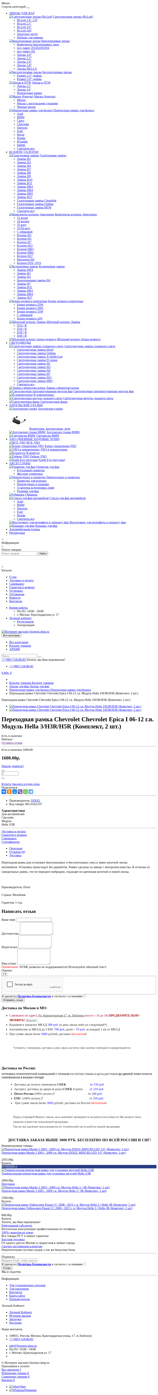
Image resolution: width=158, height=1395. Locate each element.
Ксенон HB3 (25, 249)
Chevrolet (23, 124)
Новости (15, 597)
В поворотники (44, 394)
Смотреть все (25, 148)
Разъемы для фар (28, 491)
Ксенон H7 (24, 242)
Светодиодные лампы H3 (33, 367)
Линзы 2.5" (24, 58)
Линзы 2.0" (24, 61)
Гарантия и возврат (22, 587)
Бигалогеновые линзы (57, 72)
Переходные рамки (29, 93)
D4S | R (22, 335)
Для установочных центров (27, 1285)
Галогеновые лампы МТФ (34, 207)
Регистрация (25, 621)
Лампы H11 (24, 183)
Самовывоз (16, 583)
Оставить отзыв (12, 742)
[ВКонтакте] (4, 791)
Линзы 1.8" (24, 65)
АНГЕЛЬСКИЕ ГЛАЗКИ (26, 405)
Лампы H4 (24, 165)
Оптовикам (16, 594)
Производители (19, 1299)
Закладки (15, 1319)
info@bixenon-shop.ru (23, 1345)
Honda (21, 138)
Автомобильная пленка (24, 529)
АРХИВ (14, 649)
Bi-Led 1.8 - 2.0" (27, 20)
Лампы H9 (24, 176)
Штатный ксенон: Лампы (63, 322)
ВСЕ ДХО (33, 442)
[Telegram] (31, 791)
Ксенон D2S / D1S (29, 263)
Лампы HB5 (25, 193)
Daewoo (22, 127)
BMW (21, 117)
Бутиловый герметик (31, 470)
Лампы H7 (24, 169)
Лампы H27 (24, 197)
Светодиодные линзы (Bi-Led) (73, 16)
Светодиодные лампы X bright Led (39, 356)
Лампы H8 (24, 172)
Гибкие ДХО (38, 456)
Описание (16, 848)
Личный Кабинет (20, 1312)
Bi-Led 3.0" (24, 27)
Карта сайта (17, 1295)
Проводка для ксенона (31, 480)
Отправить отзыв (13, 1000)
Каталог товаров (20, 645)
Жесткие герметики (30, 473)
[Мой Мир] (14, 791)
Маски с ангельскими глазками (37, 103)
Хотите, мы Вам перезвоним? (45, 659)
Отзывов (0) (17, 851)
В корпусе (33, 453)
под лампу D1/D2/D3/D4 (33, 48)
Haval (20, 134)
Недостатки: (10, 947)
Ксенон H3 (24, 238)
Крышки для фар (46, 525)
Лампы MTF (25, 270)
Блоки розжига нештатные (65, 301)
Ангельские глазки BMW (63, 432)
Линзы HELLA (27, 68)
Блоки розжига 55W (30, 311)
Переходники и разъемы (33, 484)
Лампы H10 (24, 179)
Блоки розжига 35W (30, 304)
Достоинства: (10, 933)
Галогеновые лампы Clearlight (36, 200)
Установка (16, 590)
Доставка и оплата (21, 580)
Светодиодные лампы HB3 (35, 381)
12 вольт (22, 217)
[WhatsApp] (25, 791)
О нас (13, 577)
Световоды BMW (47, 435)
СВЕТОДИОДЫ (20, 342)
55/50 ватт (23, 228)
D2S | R (22, 328)
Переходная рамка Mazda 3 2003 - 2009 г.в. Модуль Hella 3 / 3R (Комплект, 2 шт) (54, 1190)
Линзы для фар (29, 686)
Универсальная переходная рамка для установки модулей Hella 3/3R (46, 1173)
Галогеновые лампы (53, 155)
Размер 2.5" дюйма (29, 75)
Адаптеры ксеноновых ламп (35, 487)
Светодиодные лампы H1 (33, 363)
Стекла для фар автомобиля (67, 498)
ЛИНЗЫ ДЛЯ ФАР (21, 13)
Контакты (15, 601)
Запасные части (27, 34)
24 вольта (23, 221)
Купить (6, 1163)
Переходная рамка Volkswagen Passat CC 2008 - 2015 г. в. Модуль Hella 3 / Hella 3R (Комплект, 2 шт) (67, 1208)
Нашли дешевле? (13, 766)
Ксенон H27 (25, 256)
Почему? (31, 1020)
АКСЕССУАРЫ (19, 463)
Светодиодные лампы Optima (36, 353)
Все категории (18, 642)
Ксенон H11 (25, 245)
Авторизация (25, 625)
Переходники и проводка (63, 477)
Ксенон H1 (24, 235)
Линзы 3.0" (24, 54)
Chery (20, 120)
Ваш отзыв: (9, 963)
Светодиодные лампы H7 (33, 374)
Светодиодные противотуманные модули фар (103, 391)
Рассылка (15, 1322)
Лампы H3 (24, 162)
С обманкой (25, 231)
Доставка (15, 855)
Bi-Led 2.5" (24, 23)
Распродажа (17, 532)
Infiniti (21, 145)
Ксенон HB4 (25, 252)
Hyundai (22, 141)
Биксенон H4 (25, 259)
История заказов (20, 1315)
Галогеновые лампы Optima (35, 204)
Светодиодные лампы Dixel (35, 349)
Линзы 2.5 (23, 86)
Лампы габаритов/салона (62, 387)
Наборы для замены (30, 37)
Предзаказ (8, 1184)
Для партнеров (19, 1288)
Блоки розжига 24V (30, 318)
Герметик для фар (47, 466)
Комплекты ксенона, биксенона (76, 214)
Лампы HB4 (25, 190)
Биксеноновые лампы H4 (33, 280)
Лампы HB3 (25, 186)
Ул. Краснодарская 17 (61, 1015)
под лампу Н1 (26, 51)
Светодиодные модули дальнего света (88, 398)
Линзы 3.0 (23, 89)
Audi (20, 113)
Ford (20, 131)
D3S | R (22, 332)
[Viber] (20, 791)
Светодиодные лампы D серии (37, 360)
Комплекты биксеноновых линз (38, 44)
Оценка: (7, 970)
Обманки (31, 494)
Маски (21, 100)
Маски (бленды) (44, 96)
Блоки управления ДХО (60, 446)
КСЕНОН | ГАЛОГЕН (24, 152)
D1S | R (22, 325)
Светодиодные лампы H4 (33, 370)
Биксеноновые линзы (55, 41)
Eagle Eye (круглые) (52, 460)
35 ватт (21, 224)
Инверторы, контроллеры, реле (49, 428)
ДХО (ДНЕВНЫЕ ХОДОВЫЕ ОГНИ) (34, 439)
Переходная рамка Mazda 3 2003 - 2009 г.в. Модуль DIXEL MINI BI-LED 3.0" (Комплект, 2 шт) (64, 1152)
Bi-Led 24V (24, 30)
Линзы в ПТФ (41, 82)
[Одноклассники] (9, 791)
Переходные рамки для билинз (74, 110)
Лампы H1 (24, 159)
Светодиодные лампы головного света (89, 346)
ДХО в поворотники (53, 449)
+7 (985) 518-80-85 (21, 666)
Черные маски (26, 106)
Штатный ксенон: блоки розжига (79, 339)
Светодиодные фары (53, 401)
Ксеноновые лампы (52, 266)
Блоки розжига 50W (30, 308)
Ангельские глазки (50, 408)
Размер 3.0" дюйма (29, 79)
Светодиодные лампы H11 (34, 377)
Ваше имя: (8, 919)
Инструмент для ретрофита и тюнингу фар (98, 522)
